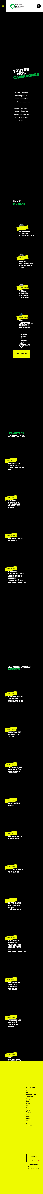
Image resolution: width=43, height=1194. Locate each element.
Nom (34, 1156)
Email (35, 1160)
